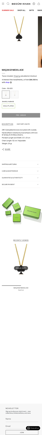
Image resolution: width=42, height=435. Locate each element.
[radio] (6, 94)
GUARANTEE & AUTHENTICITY (12, 178)
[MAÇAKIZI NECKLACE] (21, 265)
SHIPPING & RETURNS (9, 164)
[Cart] (38, 3)
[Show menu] (3, 3)
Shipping (17, 76)
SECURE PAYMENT (8, 184)
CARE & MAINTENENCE (10, 171)
